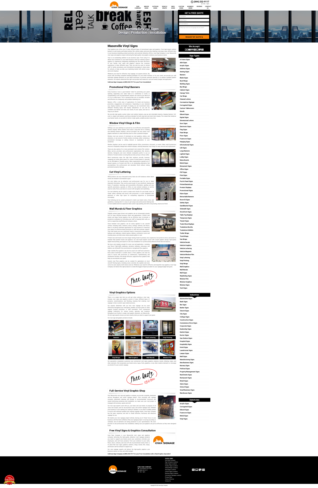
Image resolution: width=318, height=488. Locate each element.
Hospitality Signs (186, 344)
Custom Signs (181, 7)
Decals (182, 111)
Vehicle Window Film (187, 254)
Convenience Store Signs (188, 323)
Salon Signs (184, 384)
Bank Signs (183, 302)
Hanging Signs (185, 142)
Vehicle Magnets (185, 251)
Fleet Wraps (184, 132)
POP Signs (183, 172)
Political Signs (185, 368)
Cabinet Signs (184, 90)
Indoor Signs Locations (171, 464)
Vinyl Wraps (184, 263)
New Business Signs (186, 362)
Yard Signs (183, 288)
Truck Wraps (184, 236)
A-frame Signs (185, 59)
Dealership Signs (185, 329)
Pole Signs (183, 175)
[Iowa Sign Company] (120, 469)
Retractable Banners (187, 196)
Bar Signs (183, 305)
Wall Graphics (184, 267)
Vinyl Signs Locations (170, 469)
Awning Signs (184, 72)
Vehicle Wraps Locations (171, 467)
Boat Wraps (184, 81)
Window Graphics (186, 282)
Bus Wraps (183, 87)
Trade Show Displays (187, 224)
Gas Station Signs (186, 338)
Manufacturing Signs (187, 359)
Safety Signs (184, 203)
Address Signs (185, 68)
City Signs (183, 314)
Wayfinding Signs (186, 276)
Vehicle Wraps (164, 7)
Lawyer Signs (184, 353)
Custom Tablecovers (187, 108)
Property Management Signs (189, 372)
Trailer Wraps (184, 233)
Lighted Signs (184, 154)
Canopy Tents (184, 93)
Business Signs (190, 7)
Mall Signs (183, 356)
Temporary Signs (186, 218)
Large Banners (185, 151)
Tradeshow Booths (186, 227)
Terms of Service (169, 479)
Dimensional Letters (187, 120)
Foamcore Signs (185, 139)
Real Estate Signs (186, 375)
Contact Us (208, 7)
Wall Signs (183, 273)
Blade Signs (184, 78)
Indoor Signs (146, 7)
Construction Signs (186, 320)
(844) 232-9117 (201, 1)
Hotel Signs (184, 347)
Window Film (184, 279)
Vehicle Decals (185, 242)
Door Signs (183, 123)
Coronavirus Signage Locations (173, 475)
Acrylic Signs (184, 65)
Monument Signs (186, 166)
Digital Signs (184, 117)
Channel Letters (185, 99)
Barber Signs (184, 308)
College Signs (184, 317)
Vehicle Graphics (185, 245)
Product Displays (185, 187)
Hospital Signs (185, 341)
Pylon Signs (184, 193)
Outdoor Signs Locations (171, 465)
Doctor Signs (184, 335)
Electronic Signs (185, 126)
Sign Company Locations (171, 462)
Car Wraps (183, 96)
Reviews (199, 6)
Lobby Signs (184, 157)
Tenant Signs (184, 221)
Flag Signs (183, 129)
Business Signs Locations (171, 473)
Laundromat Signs (186, 350)
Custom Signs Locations (171, 471)
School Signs (184, 387)
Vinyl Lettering (185, 257)
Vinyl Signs (173, 7)
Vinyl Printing (184, 260)
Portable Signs (185, 178)
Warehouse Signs (186, 393)
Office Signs (184, 169)
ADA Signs (183, 62)
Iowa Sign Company (170, 460)
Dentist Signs (184, 332)
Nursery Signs (184, 365)
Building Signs (185, 84)
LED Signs (183, 148)
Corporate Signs (185, 326)
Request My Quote (193, 37)
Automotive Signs (186, 298)
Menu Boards (184, 160)
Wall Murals (184, 270)
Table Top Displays (186, 215)
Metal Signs (184, 163)
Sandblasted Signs (186, 206)
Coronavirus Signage (187, 102)
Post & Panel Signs (186, 181)
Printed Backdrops (186, 184)
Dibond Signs (184, 114)
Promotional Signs (186, 190)
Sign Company (138, 7)
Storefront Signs (185, 212)
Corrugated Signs (186, 105)
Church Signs (184, 311)
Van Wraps (183, 239)
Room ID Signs (185, 200)
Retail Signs (184, 381)
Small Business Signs (187, 390)
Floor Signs (184, 136)
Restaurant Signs (186, 378)
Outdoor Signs (155, 7)
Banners (182, 75)
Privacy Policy (168, 477)
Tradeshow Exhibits (186, 230)
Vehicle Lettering (186, 248)
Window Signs (184, 285)
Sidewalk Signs (185, 209)
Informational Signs (187, 145)
